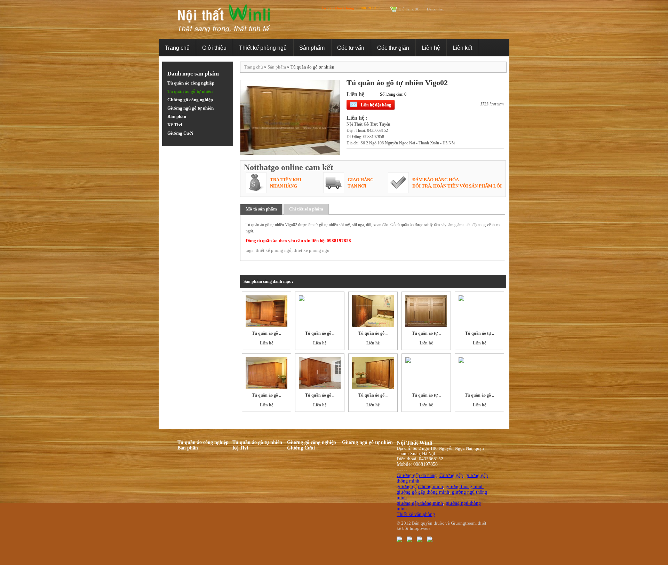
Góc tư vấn (350, 48)
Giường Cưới (180, 133)
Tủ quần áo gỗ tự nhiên (190, 91)
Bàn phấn (176, 116)
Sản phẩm (312, 48)
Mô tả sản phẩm (261, 209)
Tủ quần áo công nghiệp (190, 83)
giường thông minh (465, 486)
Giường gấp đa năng (417, 475)
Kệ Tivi (174, 124)
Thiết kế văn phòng (416, 514)
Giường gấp (451, 475)
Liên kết (462, 48)
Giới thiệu (214, 48)
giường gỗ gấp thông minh (423, 492)
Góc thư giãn (393, 48)
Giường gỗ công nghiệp (190, 99)
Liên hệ (431, 48)
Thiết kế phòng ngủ (263, 48)
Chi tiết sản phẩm (306, 209)
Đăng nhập (436, 9)
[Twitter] (409, 538)
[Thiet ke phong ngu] (399, 538)
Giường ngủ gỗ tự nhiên (190, 108)
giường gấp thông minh (420, 486)
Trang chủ (177, 48)
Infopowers (419, 528)
